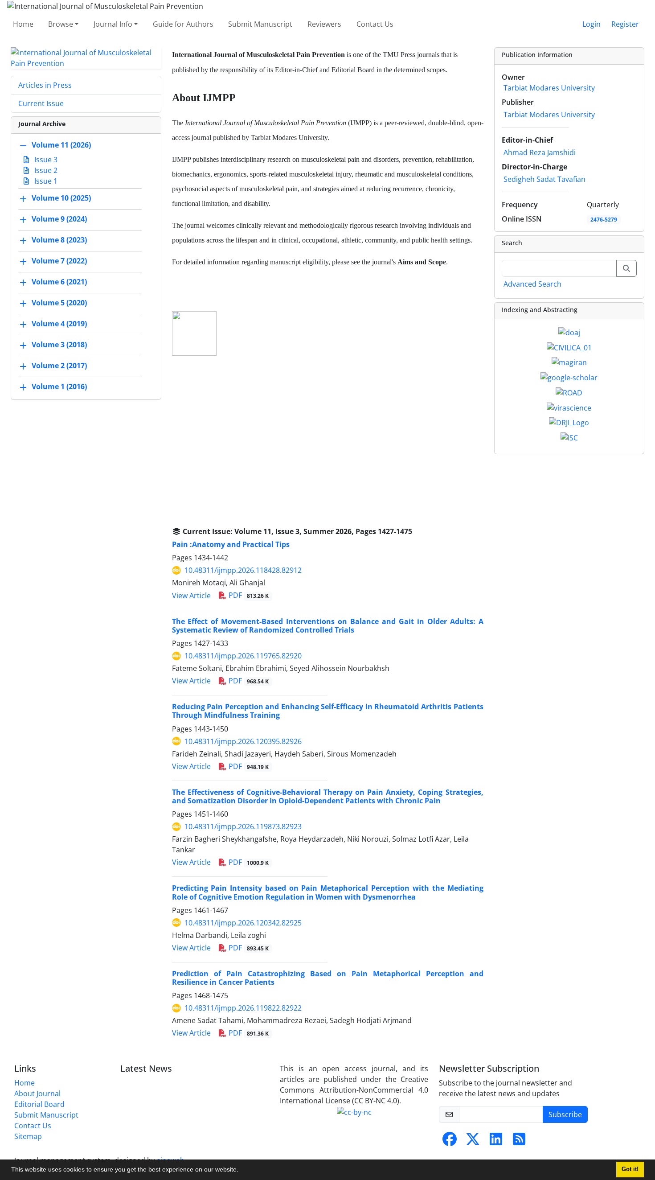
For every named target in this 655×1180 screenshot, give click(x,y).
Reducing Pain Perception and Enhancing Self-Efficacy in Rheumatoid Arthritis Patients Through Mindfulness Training (327, 711)
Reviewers (324, 24)
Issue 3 (45, 159)
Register (625, 24)
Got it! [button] (630, 1169)
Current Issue (41, 103)
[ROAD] (569, 392)
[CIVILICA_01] (569, 347)
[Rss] (519, 1142)
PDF (248, 595)
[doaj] (569, 332)
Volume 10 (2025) (61, 198)
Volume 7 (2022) (59, 261)
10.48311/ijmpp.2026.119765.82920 (243, 656)
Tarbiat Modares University (549, 88)
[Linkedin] (496, 1142)
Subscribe (565, 1114)
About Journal (37, 1093)
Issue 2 (45, 170)
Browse (60, 24)
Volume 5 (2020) (59, 303)
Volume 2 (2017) (59, 365)
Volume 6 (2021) (59, 282)
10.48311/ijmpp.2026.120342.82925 (243, 923)
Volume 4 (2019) (59, 324)
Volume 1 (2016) (59, 386)
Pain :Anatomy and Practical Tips (231, 544)
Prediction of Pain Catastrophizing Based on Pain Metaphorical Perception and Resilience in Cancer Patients (327, 978)
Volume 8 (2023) (59, 240)
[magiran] (569, 362)
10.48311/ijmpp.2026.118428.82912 (243, 570)
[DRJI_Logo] (569, 422)
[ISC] (569, 437)
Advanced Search (532, 284)
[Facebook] (449, 1142)
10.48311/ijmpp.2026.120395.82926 (243, 741)
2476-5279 (603, 219)
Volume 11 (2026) (61, 145)
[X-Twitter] (472, 1142)
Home (23, 24)
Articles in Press (45, 85)
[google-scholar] (569, 377)
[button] (241, 1170)
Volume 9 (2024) (59, 219)
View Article (191, 595)
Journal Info (113, 24)
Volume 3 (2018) (59, 344)
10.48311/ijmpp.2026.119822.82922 (243, 1008)
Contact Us (374, 24)
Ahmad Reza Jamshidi (540, 152)
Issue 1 (45, 181)
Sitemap (28, 1136)
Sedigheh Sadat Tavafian (544, 179)
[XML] (419, 531)
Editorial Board (39, 1104)
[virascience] (569, 407)
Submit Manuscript (260, 24)
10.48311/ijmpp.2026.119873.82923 (243, 826)
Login (591, 24)
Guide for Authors (183, 24)
